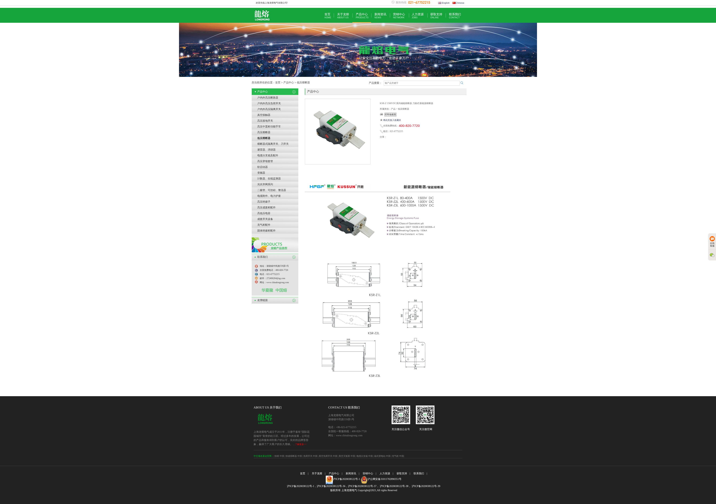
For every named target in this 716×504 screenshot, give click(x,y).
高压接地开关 (265, 120)
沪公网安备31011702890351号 (384, 479)
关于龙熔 (343, 16)
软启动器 (262, 167)
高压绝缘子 (263, 201)
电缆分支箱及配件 (267, 155)
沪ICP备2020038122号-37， (363, 486)
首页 (327, 16)
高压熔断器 (263, 132)
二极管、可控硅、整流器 (271, 190)
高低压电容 (263, 213)
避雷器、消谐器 (266, 149)
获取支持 (436, 16)
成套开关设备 (265, 219)
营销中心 (399, 16)
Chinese (460, 3)
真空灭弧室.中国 (347, 456)
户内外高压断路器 (267, 97)
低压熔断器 (263, 138)
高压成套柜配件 (266, 207)
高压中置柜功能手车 (269, 126)
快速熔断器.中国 (294, 456)
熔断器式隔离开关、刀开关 (273, 144)
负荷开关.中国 (310, 456)
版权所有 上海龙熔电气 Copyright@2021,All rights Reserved (363, 490)
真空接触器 (263, 115)
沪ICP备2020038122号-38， (395, 486)
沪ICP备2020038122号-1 (346, 479)
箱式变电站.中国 (382, 456)
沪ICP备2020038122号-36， (332, 486)
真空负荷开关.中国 (328, 456)
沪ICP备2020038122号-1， (302, 486)
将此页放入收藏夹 (392, 120)
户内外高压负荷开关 (269, 103)
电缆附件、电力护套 (269, 196)
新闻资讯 (380, 16)
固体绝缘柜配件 (266, 230)
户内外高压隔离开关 (269, 109)
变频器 (261, 172)
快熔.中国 (279, 456)
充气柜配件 (263, 224)
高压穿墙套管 (265, 161)
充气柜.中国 (398, 456)
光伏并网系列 (265, 184)
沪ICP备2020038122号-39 (425, 486)
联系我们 (455, 16)
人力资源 (418, 16)
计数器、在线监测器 (269, 178)
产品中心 (362, 16)
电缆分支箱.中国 (365, 456)
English (445, 3)
